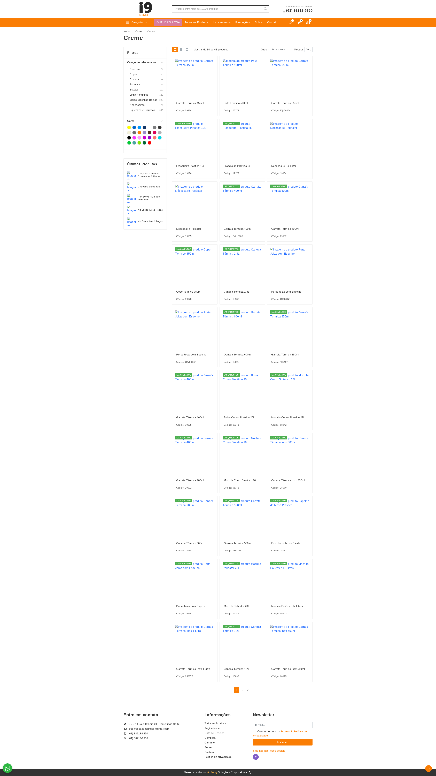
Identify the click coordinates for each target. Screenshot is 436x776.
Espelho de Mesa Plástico (286, 543)
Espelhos (135, 84)
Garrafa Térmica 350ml (285, 354)
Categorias (137, 22)
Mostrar (298, 49)
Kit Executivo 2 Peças (150, 209)
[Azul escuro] (144, 127)
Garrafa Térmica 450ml (190, 103)
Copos (133, 74)
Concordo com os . (280, 733)
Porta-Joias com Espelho (286, 291)
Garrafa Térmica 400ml (238, 228)
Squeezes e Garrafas (142, 110)
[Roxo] (149, 138)
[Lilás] (144, 132)
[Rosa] (134, 138)
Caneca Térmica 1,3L (237, 291)
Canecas (135, 69)
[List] (187, 49)
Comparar (210, 737)
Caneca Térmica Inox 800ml (288, 480)
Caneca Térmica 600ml (190, 543)
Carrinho (210, 742)
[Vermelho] (149, 143)
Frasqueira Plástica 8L (237, 165)
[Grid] (175, 49)
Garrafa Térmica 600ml (285, 228)
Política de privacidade (218, 756)
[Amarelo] (129, 127)
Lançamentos (222, 22)
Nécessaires (137, 104)
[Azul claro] (139, 127)
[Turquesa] (160, 138)
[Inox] (134, 132)
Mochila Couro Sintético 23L (288, 417)
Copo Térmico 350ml (188, 291)
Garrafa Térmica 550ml (285, 103)
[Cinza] (155, 127)
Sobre (259, 22)
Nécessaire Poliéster (283, 165)
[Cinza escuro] (160, 127)
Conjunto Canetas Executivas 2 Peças (149, 175)
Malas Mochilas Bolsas (143, 99)
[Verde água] (134, 143)
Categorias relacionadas (141, 62)
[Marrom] (149, 132)
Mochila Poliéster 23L (237, 606)
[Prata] (160, 132)
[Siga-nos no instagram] (256, 757)
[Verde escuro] (144, 143)
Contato (272, 22)
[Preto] (129, 138)
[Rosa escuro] (144, 138)
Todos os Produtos (197, 22)
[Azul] (134, 127)
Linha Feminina (139, 94)
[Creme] (129, 132)
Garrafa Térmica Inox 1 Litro (193, 668)
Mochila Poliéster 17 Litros (287, 606)
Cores (138, 31)
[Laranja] (139, 132)
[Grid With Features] (181, 49)
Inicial (126, 31)
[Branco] (149, 127)
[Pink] (155, 132)
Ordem (265, 49)
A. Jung (212, 772)
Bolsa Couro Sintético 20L (239, 417)
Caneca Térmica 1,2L (237, 668)
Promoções (242, 22)
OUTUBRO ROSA (168, 22)
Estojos (134, 89)
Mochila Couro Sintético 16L (240, 480)
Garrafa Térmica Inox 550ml (288, 668)
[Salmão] (155, 138)
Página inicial (212, 728)
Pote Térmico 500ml (236, 103)
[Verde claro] (139, 143)
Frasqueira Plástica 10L (190, 165)
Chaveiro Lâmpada (149, 186)
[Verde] (129, 143)
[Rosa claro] (139, 138)
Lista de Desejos (214, 733)
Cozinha (134, 79)
